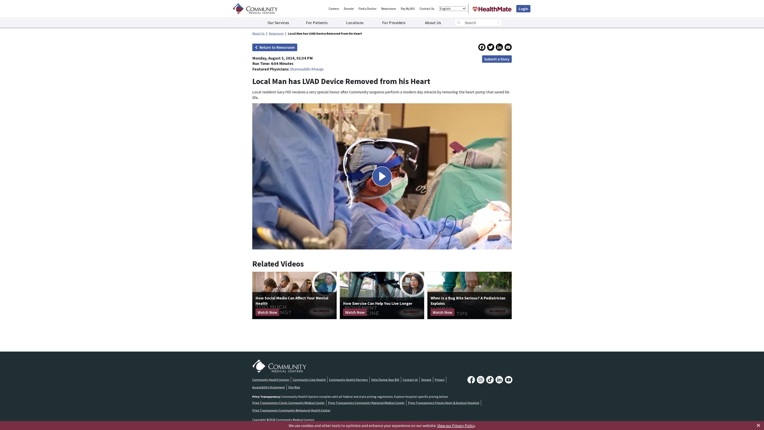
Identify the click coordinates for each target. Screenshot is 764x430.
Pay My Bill (408, 9)
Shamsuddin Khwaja (307, 68)
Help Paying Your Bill (385, 380)
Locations (354, 22)
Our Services (278, 22)
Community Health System (270, 380)
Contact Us (427, 9)
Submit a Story (497, 59)
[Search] (498, 22)
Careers (334, 9)
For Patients (316, 22)
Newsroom (388, 9)
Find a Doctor (367, 9)
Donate (349, 9)
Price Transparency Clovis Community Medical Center (288, 403)
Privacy (439, 380)
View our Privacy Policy (456, 425)
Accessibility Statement (268, 387)
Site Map (294, 387)
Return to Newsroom (277, 47)
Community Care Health (309, 380)
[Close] (758, 425)
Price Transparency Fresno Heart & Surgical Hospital (443, 403)
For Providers (394, 22)
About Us (433, 22)
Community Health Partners (348, 380)
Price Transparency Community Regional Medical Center (366, 403)
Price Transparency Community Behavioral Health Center (291, 410)
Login (523, 8)
